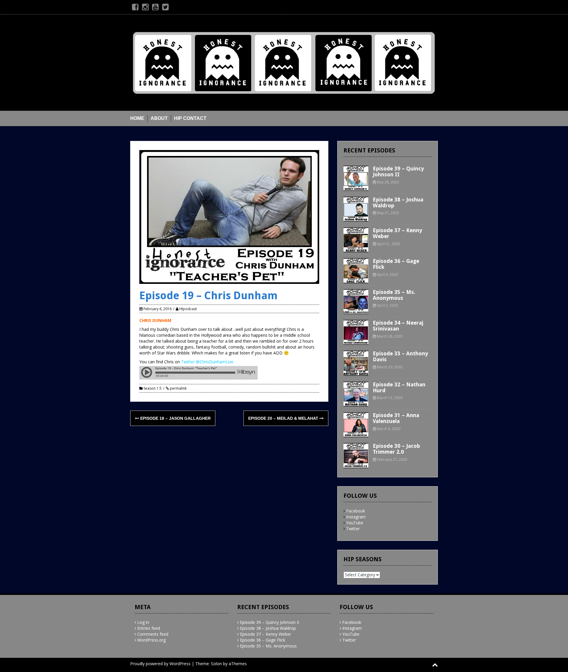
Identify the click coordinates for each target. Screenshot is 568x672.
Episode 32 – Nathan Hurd (399, 387)
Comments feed (152, 634)
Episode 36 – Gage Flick (396, 264)
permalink (178, 388)
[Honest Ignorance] (284, 62)
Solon (216, 663)
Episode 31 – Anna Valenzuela (396, 418)
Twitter (353, 528)
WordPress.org (151, 640)
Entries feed (148, 628)
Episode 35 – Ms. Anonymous (394, 295)
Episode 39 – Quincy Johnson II (398, 171)
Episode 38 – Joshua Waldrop (398, 202)
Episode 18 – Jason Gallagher (175, 418)
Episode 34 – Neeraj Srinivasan (398, 326)
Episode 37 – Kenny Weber (397, 233)
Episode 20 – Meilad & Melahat (284, 418)
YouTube (354, 522)
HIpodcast (188, 308)
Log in (143, 622)
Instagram (356, 517)
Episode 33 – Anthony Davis (400, 356)
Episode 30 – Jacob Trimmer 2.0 (396, 449)
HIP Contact (190, 118)
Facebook (355, 511)
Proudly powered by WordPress (160, 663)
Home (137, 118)
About (159, 118)
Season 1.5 (152, 388)
